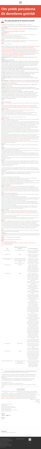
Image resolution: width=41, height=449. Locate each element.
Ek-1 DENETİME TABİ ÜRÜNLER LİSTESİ (9, 241)
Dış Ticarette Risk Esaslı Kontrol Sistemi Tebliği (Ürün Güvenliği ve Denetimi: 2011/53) (18, 106)
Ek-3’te (30, 130)
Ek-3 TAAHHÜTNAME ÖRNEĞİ (7, 244)
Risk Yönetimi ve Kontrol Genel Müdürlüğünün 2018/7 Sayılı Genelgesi (14, 28)
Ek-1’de (13, 34)
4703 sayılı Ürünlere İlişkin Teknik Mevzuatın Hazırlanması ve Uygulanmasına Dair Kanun (22, 212)
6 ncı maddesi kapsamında (13, 188)
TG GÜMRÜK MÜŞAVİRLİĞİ (10, 22)
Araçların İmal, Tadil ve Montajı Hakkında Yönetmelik (16, 54)
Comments (24, 22)
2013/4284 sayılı (18, 40)
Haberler (19, 22)
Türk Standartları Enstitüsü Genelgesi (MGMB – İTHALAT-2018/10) (13, 31)
